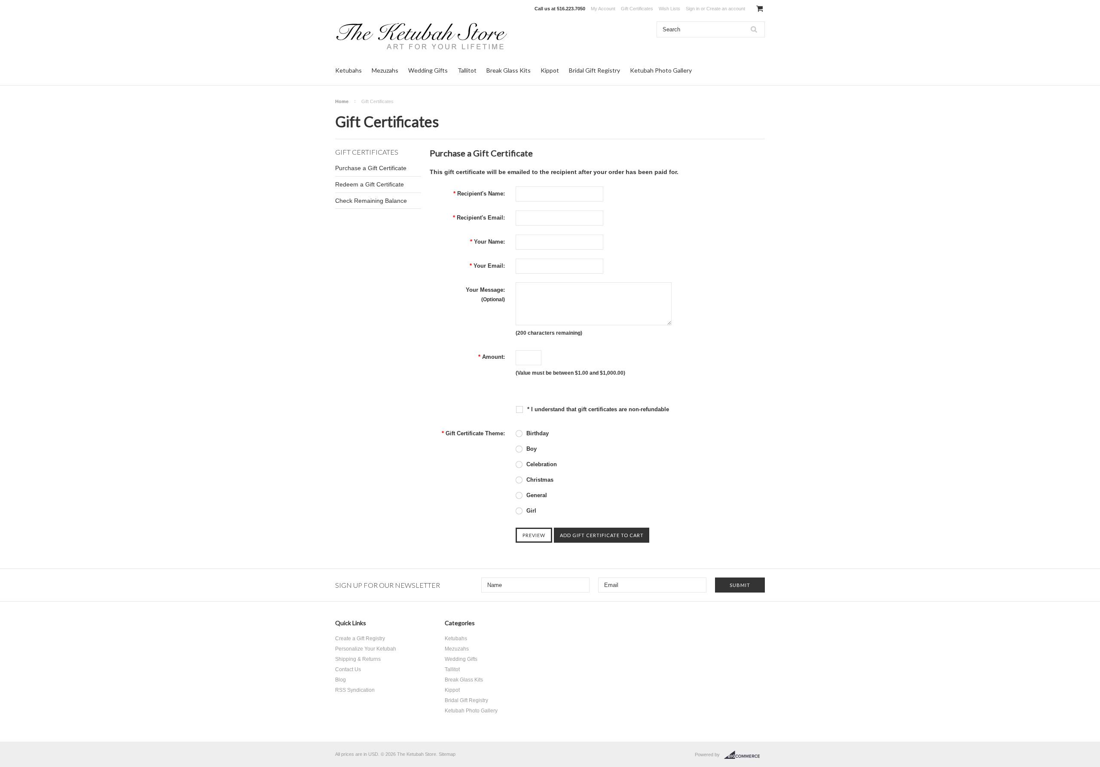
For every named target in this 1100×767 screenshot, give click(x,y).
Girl (530, 510)
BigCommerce (744, 755)
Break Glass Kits (508, 70)
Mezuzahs (385, 70)
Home (341, 101)
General (536, 495)
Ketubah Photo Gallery (661, 70)
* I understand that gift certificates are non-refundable (597, 409)
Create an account (725, 8)
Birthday (537, 433)
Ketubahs (348, 70)
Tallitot (467, 70)
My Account (603, 8)
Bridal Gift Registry (594, 70)
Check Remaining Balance (371, 200)
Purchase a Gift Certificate (370, 168)
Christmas (539, 480)
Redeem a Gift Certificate (369, 184)
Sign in (693, 8)
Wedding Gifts (428, 70)
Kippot (550, 70)
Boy (531, 449)
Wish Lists (669, 8)
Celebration (541, 464)
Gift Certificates (637, 8)
